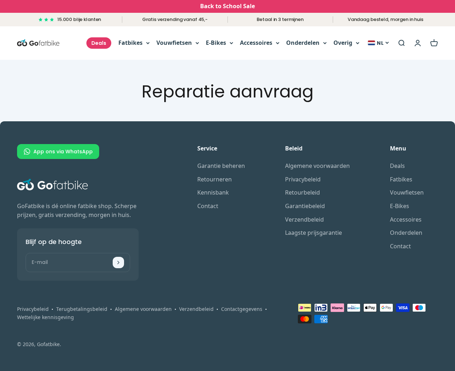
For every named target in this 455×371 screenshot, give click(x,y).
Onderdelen (303, 43)
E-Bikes (216, 43)
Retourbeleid (302, 192)
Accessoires (256, 43)
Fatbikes (130, 43)
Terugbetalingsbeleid (81, 309)
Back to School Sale (227, 6)
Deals (98, 43)
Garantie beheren (221, 166)
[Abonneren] (118, 262)
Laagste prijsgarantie (313, 233)
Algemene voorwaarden (317, 166)
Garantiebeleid (305, 206)
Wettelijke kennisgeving (45, 317)
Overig (342, 43)
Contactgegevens (241, 309)
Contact (207, 206)
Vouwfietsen (174, 43)
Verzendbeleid (304, 219)
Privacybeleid (303, 179)
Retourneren (214, 179)
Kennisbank (213, 192)
